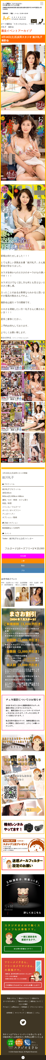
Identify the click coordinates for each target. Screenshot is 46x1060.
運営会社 (30, 1013)
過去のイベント (24, 998)
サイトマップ (19, 1013)
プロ (23, 570)
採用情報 (10, 1013)
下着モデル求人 (23, 1001)
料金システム (11, 998)
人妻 (23, 561)
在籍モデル (35, 998)
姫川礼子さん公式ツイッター (21, 538)
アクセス (6, 1007)
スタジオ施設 (23, 1004)
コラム (37, 1013)
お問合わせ (15, 1007)
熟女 (23, 566)
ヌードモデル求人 (9, 1001)
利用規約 (24, 1007)
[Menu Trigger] (41, 3)
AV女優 (23, 556)
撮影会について (36, 1001)
